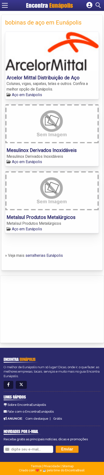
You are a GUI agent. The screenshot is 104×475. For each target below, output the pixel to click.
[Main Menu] (5, 5)
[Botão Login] (89, 5)
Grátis (57, 418)
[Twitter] (21, 385)
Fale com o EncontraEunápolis (30, 411)
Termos (36, 466)
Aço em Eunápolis (27, 94)
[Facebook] (8, 385)
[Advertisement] (40, 308)
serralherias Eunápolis (44, 255)
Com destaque (36, 418)
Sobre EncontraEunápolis (26, 405)
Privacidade (52, 466)
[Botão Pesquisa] (99, 5)
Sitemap (68, 466)
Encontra (49, 5)
